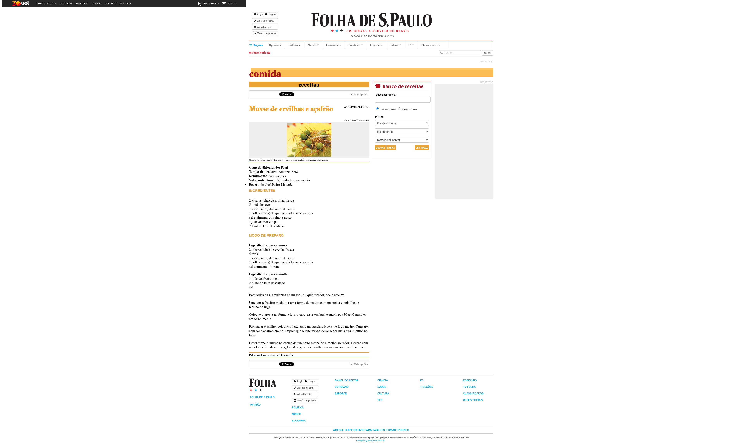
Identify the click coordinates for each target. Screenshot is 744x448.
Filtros (379, 116)
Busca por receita (385, 94)
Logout (272, 14)
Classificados (429, 45)
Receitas (309, 84)
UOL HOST (66, 3)
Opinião (274, 45)
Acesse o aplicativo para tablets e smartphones (371, 430)
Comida (265, 73)
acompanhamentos (356, 107)
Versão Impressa (266, 33)
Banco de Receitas (402, 85)
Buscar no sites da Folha (441, 53)
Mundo (312, 45)
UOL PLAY (111, 3)
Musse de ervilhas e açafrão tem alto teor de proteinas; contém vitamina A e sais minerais (288, 160)
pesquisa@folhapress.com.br (371, 440)
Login (260, 14)
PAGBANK (82, 3)
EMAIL (232, 3)
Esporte (375, 45)
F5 (409, 45)
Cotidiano (354, 45)
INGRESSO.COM (47, 3)
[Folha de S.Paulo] (371, 19)
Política (293, 45)
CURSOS (96, 3)
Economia (332, 45)
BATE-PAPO (211, 3)
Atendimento (264, 27)
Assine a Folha (265, 21)
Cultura (394, 45)
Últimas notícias (259, 52)
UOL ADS (125, 3)
